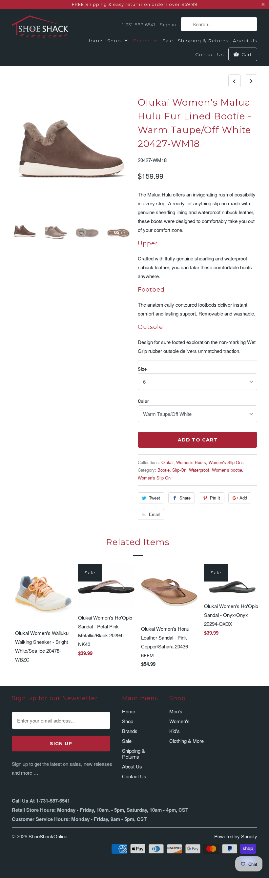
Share (185, 498)
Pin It (215, 498)
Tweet (154, 498)
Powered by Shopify (235, 836)
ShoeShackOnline (48, 836)
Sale (167, 41)
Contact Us (209, 54)
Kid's (174, 730)
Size (142, 369)
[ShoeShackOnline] (40, 28)
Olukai (167, 462)
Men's (175, 711)
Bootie (163, 470)
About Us (245, 41)
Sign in (168, 24)
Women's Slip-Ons (226, 462)
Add (243, 498)
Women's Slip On (154, 478)
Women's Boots (191, 462)
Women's (179, 721)
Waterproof (199, 470)
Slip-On (179, 470)
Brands (142, 41)
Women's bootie (227, 470)
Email (154, 514)
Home (94, 41)
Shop (115, 41)
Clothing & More (186, 740)
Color (143, 401)
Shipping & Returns (203, 41)
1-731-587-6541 (138, 24)
